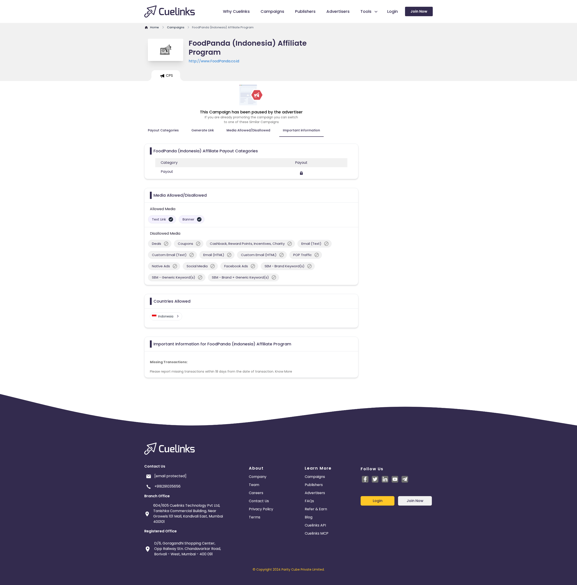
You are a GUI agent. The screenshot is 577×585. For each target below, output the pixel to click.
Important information (301, 130)
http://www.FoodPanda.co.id (214, 61)
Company (257, 476)
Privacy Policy (261, 509)
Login (377, 500)
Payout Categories (163, 130)
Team (254, 484)
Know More (283, 371)
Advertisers (315, 492)
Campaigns (315, 476)
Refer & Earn (316, 509)
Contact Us (259, 501)
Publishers (314, 484)
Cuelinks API (315, 525)
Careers (256, 492)
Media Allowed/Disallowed (248, 130)
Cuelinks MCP (316, 533)
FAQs (309, 501)
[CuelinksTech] (404, 479)
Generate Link (202, 130)
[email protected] (170, 476)
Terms (254, 517)
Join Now (418, 11)
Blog (308, 517)
